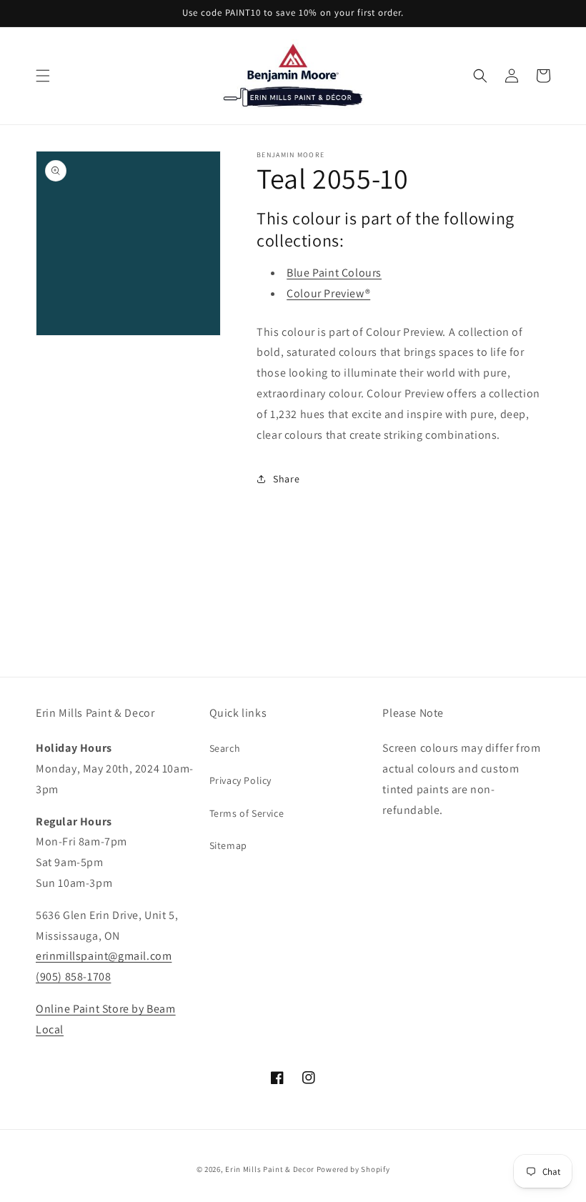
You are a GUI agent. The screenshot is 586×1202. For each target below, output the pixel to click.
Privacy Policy (240, 780)
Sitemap (228, 845)
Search (225, 748)
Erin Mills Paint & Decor (269, 1169)
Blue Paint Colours (334, 272)
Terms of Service (246, 813)
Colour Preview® (328, 293)
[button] (43, 75)
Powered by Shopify (353, 1169)
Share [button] (286, 478)
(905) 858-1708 (73, 976)
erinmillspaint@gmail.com (104, 955)
